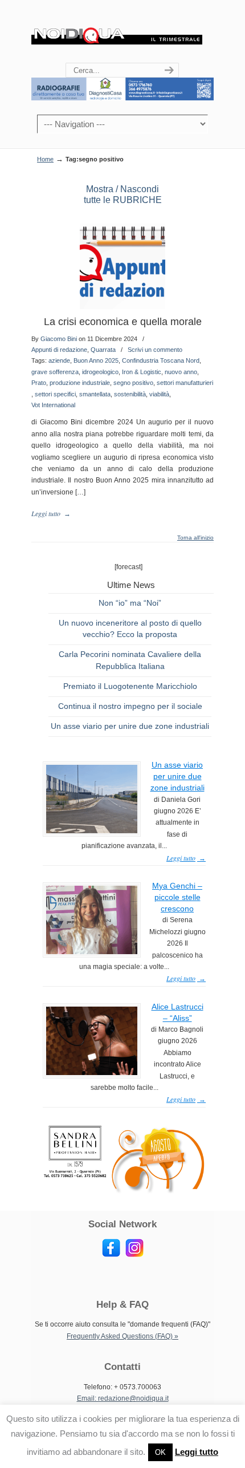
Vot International (53, 405)
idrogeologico (100, 371)
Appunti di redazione (59, 349)
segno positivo (133, 382)
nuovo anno (181, 371)
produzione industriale (80, 382)
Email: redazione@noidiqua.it (123, 1398)
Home (45, 159)
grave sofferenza (55, 371)
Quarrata (103, 349)
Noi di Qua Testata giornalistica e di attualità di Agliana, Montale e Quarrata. (116, 31)
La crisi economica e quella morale (123, 321)
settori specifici (55, 394)
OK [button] (160, 1452)
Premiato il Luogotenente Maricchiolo (130, 686)
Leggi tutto (196, 1452)
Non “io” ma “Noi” (130, 602)
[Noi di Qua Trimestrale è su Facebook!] (111, 1255)
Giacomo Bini (58, 338)
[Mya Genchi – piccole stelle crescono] (91, 952)
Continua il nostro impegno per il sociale (130, 706)
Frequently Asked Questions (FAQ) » (122, 1336)
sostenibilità (130, 394)
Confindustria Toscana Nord (160, 360)
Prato (38, 382)
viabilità (159, 394)
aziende (59, 360)
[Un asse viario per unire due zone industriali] (91, 831)
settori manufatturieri (185, 382)
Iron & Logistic (141, 371)
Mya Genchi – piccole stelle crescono (177, 897)
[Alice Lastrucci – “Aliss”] (91, 1073)
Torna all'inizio (195, 538)
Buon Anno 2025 (96, 360)
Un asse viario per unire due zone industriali (130, 726)
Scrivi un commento (155, 349)
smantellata (95, 394)
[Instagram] (134, 1255)
